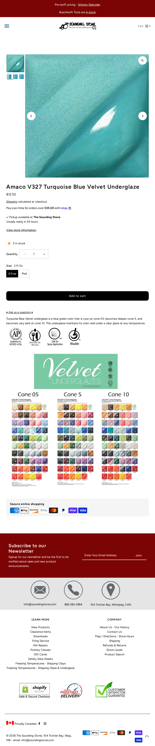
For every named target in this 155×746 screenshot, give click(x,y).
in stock (91, 12)
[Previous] (31, 116)
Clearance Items (40, 631)
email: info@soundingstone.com (33, 740)
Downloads (40, 636)
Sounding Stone (32, 735)
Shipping (11, 201)
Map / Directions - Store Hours (114, 636)
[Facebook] (39, 724)
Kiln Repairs (40, 645)
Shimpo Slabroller (89, 4)
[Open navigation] (30, 26)
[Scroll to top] (147, 736)
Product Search (114, 654)
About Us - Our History (114, 627)
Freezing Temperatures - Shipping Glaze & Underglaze (40, 668)
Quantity (12, 254)
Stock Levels (114, 650)
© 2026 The (14, 735)
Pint (24, 273)
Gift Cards (40, 654)
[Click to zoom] (142, 60)
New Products (40, 627)
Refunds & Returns (114, 645)
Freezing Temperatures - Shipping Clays (41, 663)
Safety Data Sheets (40, 659)
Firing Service (40, 641)
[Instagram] (44, 724)
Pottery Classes (40, 650)
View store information (21, 230)
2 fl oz (12, 273)
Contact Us (114, 631)
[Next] (142, 116)
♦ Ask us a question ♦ (19, 312)
